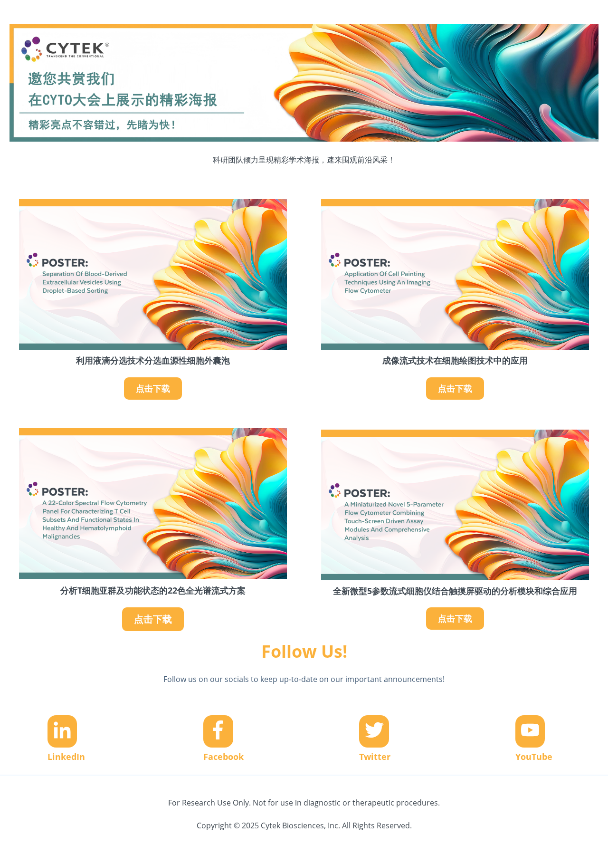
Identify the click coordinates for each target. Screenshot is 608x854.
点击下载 (153, 388)
